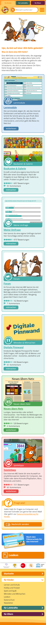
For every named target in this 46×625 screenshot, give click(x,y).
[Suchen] (13, 10)
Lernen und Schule (12, 585)
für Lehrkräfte (23, 3)
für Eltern (38, 3)
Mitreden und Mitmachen (14, 594)
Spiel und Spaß (10, 591)
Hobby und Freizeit (12, 588)
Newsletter (8, 603)
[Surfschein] (23, 540)
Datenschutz (9, 600)
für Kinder (8, 3)
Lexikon (7, 597)
